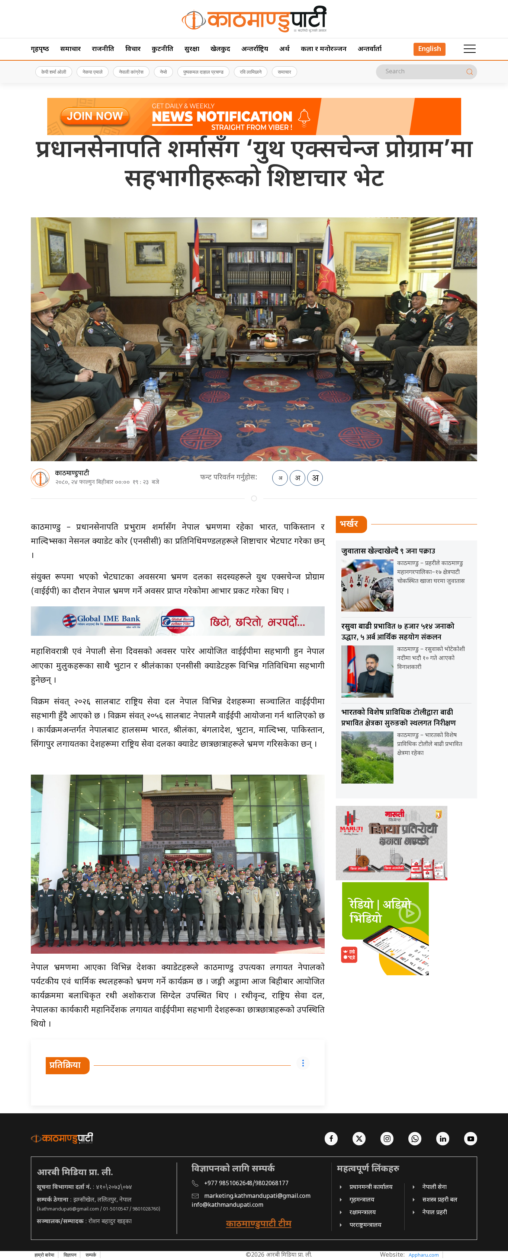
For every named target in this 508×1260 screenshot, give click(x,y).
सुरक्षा (191, 49)
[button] (469, 49)
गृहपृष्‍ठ (40, 49)
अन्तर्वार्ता (370, 49)
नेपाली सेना (434, 1188)
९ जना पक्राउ (388, 551)
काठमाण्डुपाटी (72, 473)
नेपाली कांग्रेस (131, 72)
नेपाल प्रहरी (434, 1213)
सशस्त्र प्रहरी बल (439, 1200)
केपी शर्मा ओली (53, 72)
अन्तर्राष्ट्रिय (254, 49)
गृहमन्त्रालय (362, 1200)
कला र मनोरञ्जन (324, 49)
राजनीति (103, 49)
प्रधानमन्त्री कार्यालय (371, 1188)
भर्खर (349, 524)
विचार (133, 49)
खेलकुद (220, 49)
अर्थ (284, 49)
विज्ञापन (70, 1254)
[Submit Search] (469, 71)
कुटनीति (162, 49)
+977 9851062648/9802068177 (246, 1184)
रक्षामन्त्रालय (363, 1213)
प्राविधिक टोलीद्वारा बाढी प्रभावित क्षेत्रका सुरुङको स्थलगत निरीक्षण (398, 718)
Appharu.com (424, 1254)
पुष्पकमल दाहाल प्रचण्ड (203, 72)
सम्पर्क (91, 1254)
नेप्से (163, 72)
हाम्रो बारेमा (44, 1254)
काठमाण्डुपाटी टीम (259, 1224)
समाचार (70, 49)
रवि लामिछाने (250, 72)
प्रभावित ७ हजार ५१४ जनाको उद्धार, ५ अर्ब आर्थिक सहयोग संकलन (397, 632)
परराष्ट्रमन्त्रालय (366, 1225)
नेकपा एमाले (93, 72)
